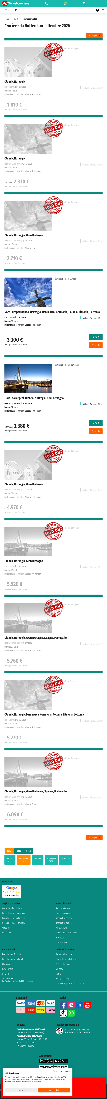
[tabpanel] (53, 860)
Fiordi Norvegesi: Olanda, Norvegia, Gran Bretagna (34, 398)
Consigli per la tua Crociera (13, 918)
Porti (16, 19)
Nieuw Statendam (12, 403)
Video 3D (5, 927)
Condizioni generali (64, 913)
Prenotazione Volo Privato (13, 959)
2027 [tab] (19, 851)
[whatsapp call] (65, 3)
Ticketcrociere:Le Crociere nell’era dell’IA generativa (17, 980)
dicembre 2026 (65, 859)
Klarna (58, 973)
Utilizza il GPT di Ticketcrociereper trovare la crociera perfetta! (77, 1031)
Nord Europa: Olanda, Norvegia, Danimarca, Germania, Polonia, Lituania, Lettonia (52, 312)
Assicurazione (61, 927)
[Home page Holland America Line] (92, 317)
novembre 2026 (51, 859)
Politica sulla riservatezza (61, 1071)
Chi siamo (6, 964)
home (6, 19)
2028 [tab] (28, 851)
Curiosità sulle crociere (12, 908)
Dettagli (96, 337)
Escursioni (6, 932)
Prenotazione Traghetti (11, 954)
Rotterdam (9, 317)
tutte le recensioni (12, 895)
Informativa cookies (64, 923)
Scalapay (59, 969)
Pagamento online (63, 964)
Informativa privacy (64, 918)
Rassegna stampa (63, 978)
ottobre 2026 (37, 859)
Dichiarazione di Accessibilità (68, 932)
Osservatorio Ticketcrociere (67, 959)
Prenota (95, 345)
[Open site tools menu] (103, 3)
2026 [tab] (9, 851)
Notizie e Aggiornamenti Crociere (70, 983)
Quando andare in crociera (13, 923)
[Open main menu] (103, 10)
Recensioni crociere (64, 954)
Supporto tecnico (63, 908)
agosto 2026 (10, 859)
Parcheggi (60, 937)
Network (5, 973)
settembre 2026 (23, 859)
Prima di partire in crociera (13, 913)
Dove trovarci (7, 969)
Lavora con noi (62, 942)
